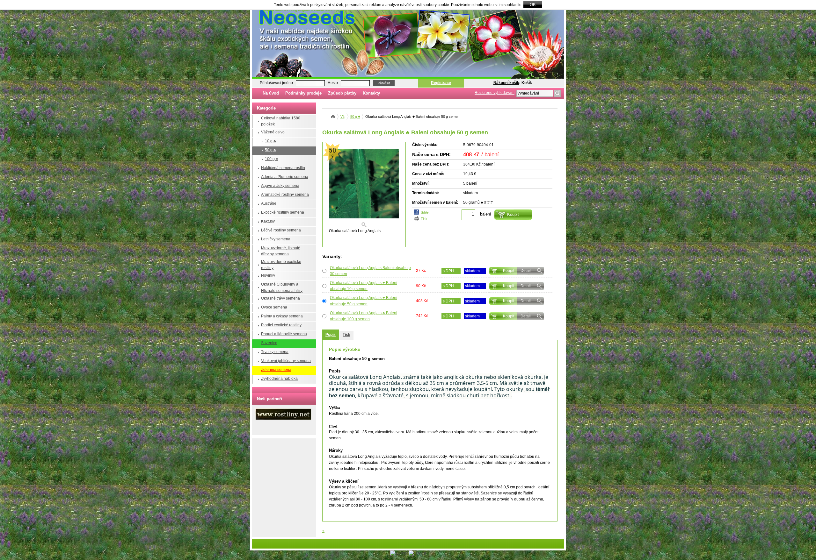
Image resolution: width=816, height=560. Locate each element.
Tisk (424, 219)
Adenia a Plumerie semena (284, 176)
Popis (330, 334)
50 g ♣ (270, 150)
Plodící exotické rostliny (281, 325)
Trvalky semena (274, 352)
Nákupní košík (506, 83)
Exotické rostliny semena (282, 212)
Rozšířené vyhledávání (494, 92)
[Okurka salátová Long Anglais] (364, 188)
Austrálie (268, 203)
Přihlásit (384, 83)
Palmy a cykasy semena (282, 316)
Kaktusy (268, 221)
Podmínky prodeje (303, 93)
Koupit (508, 270)
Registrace (441, 83)
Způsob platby (342, 93)
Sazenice (269, 343)
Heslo (333, 83)
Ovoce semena (274, 307)
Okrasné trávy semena (280, 298)
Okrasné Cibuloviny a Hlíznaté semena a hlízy (281, 287)
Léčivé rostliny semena (281, 230)
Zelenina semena (276, 369)
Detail (526, 270)
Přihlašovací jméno (276, 83)
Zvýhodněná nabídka (279, 378)
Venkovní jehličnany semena (286, 360)
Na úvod (271, 93)
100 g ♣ (271, 159)
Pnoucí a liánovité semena (284, 334)
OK (533, 4)
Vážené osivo (273, 132)
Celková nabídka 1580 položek (280, 121)
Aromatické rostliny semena (285, 194)
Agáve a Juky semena (280, 185)
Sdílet (425, 212)
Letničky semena (275, 239)
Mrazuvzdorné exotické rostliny (281, 264)
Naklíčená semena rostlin (283, 168)
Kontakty (371, 93)
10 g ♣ (270, 141)
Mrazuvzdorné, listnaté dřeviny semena (280, 251)
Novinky (268, 275)
